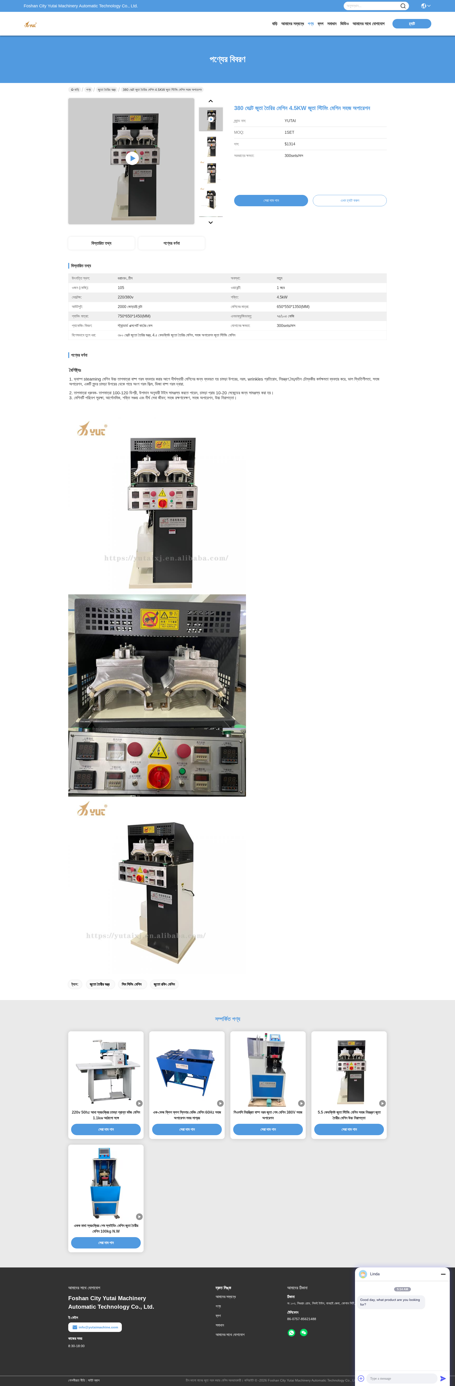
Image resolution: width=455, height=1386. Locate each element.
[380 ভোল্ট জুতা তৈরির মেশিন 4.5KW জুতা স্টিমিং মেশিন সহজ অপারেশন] (131, 161)
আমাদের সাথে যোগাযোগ (369, 23)
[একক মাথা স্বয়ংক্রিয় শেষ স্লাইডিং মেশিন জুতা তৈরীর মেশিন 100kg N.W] (106, 1182)
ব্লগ (320, 23)
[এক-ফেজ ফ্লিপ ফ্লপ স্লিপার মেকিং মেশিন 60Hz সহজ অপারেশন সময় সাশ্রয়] (187, 1068)
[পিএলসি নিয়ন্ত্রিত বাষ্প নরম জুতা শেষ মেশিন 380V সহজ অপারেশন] (268, 1069)
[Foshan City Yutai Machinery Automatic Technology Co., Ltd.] (50, 24)
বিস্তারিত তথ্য (101, 243)
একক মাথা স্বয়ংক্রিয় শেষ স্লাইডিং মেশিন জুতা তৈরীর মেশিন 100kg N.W (106, 1228)
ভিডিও (344, 23)
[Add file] (361, 1378)
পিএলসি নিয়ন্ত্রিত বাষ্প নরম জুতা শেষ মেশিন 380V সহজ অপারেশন (268, 1115)
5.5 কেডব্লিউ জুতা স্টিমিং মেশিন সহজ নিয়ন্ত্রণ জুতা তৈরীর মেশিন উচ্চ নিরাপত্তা (349, 1115)
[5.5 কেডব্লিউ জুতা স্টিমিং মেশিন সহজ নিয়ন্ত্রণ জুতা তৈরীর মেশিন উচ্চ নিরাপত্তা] (349, 1069)
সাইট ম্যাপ (94, 1380)
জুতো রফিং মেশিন (164, 984)
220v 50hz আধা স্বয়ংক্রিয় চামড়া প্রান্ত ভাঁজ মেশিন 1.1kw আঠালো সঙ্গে (106, 1115)
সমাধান (332, 23)
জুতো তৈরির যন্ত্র (107, 90)
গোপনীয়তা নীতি (76, 1380)
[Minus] (443, 1274)
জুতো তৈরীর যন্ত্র (99, 984)
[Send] (443, 1378)
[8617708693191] (291, 1333)
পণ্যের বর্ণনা (172, 243)
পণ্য (311, 23)
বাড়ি (275, 23)
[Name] (403, 6)
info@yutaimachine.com (98, 1327)
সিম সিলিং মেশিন (131, 984)
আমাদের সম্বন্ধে (292, 23)
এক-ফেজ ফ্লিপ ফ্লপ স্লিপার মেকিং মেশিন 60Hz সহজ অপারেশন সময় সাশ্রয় (187, 1115)
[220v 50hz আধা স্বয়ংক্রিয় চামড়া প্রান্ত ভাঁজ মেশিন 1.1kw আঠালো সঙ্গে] (106, 1069)
